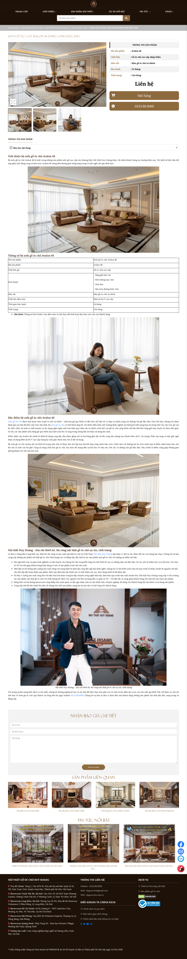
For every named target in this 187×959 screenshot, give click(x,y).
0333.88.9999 (77, 695)
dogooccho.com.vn (95, 895)
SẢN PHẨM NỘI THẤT (82, 11)
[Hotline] (181, 868)
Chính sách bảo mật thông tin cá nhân (101, 919)
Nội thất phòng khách (57, 28)
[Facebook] (181, 844)
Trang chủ (13, 28)
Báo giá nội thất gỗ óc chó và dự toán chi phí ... (93, 866)
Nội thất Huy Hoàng (103, 554)
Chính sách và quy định (94, 908)
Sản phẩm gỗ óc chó (32, 28)
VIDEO (168, 11)
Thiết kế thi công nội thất (153, 886)
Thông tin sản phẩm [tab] (20, 139)
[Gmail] (181, 851)
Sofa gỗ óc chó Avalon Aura (27, 810)
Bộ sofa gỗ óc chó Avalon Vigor (159, 810)
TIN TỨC (144, 11)
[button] (103, 74)
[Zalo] (181, 858)
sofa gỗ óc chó (57, 425)
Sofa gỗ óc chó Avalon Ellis (115, 810)
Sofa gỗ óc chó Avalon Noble (72, 810)
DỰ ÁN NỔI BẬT (117, 11)
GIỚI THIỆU (48, 11)
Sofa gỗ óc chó (79, 28)
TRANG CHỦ (21, 11)
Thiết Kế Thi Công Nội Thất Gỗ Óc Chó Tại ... (149, 866)
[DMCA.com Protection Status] (147, 896)
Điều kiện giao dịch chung (95, 914)
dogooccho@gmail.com (97, 890)
